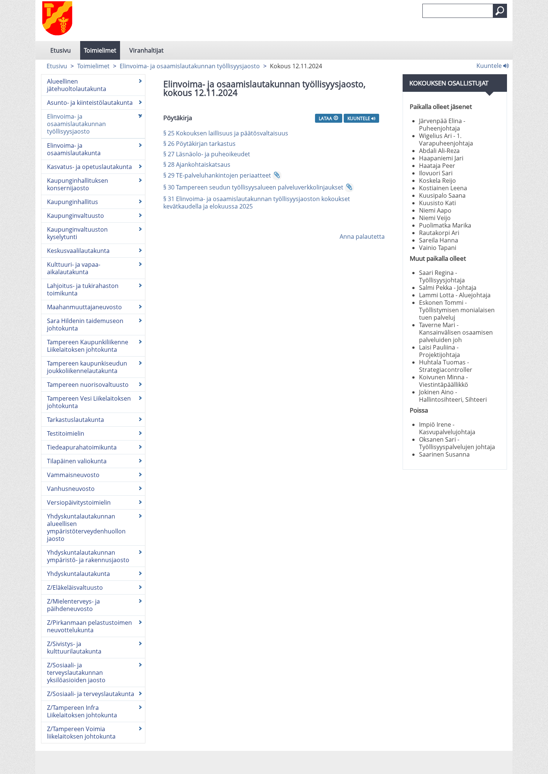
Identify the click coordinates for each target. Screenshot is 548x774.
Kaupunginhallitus (72, 202)
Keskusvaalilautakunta (78, 251)
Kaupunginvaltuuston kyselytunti (77, 233)
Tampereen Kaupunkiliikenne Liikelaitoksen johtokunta (87, 346)
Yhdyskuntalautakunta (78, 574)
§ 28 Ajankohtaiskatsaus (196, 164)
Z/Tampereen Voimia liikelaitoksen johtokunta (81, 732)
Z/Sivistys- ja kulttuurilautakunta (74, 647)
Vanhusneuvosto (71, 489)
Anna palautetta (362, 236)
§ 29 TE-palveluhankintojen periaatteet (217, 175)
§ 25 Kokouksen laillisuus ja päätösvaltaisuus (225, 133)
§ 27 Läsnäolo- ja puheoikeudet (206, 154)
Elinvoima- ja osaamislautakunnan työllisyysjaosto (190, 66)
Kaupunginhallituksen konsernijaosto (77, 184)
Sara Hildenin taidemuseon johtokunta (85, 324)
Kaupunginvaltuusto (75, 215)
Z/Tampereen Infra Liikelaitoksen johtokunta (82, 711)
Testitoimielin (65, 433)
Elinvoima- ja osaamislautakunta (74, 149)
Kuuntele (489, 65)
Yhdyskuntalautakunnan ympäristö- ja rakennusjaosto (88, 556)
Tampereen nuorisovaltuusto (88, 384)
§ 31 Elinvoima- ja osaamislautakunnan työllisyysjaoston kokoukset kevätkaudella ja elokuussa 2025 (256, 202)
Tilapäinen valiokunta (77, 461)
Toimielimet (100, 50)
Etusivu (60, 50)
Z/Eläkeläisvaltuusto (75, 587)
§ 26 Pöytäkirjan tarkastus (199, 144)
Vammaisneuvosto (73, 475)
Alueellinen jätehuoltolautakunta (76, 85)
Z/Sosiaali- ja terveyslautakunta (90, 694)
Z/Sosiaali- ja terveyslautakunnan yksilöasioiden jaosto (76, 672)
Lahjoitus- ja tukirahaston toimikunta (83, 289)
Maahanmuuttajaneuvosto (84, 307)
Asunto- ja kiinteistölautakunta (90, 102)
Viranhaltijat (146, 50)
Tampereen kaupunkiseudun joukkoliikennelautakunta (87, 367)
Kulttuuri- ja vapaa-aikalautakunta (73, 268)
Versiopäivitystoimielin (79, 502)
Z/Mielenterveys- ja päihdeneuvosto (73, 605)
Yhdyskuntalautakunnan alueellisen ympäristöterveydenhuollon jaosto (86, 527)
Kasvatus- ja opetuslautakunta (89, 167)
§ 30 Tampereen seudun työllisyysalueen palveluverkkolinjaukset (253, 187)
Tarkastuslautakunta (75, 420)
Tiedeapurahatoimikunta (82, 447)
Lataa (326, 118)
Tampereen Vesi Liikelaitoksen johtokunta (89, 402)
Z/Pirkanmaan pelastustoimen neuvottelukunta (89, 626)
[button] (500, 11)
